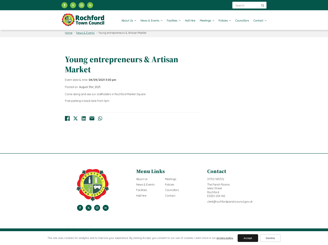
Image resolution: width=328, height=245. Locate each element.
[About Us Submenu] (134, 20)
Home (68, 33)
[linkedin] (90, 5)
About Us (127, 20)
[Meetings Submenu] (212, 20)
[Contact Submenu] (264, 20)
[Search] (262, 5)
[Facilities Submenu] (179, 20)
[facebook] (64, 5)
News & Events (149, 20)
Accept (248, 238)
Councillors (242, 20)
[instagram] (82, 5)
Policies (223, 20)
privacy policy (225, 238)
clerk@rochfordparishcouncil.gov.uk (229, 201)
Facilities (172, 20)
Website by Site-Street (79, 226)
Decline (270, 238)
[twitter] (73, 5)
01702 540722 (215, 179)
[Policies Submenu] (229, 20)
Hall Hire (190, 20)
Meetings (205, 20)
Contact (258, 20)
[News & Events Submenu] (160, 20)
